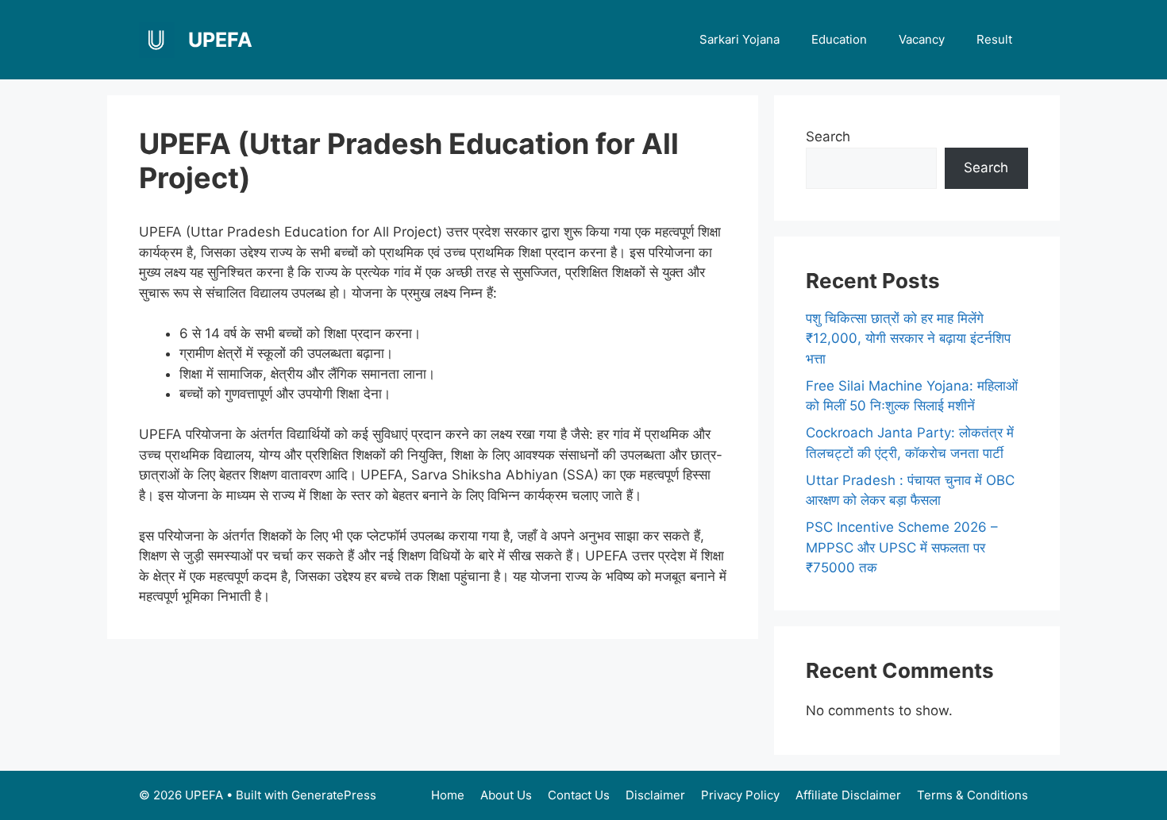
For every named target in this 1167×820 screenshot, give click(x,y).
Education (839, 39)
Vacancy (922, 39)
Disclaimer (655, 795)
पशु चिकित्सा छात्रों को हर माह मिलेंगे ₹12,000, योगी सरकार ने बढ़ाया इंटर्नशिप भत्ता (908, 338)
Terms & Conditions (972, 795)
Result (994, 39)
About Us (506, 795)
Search (828, 136)
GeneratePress (333, 795)
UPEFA (220, 40)
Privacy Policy (740, 795)
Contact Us (579, 795)
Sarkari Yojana (739, 39)
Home (447, 795)
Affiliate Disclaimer (848, 795)
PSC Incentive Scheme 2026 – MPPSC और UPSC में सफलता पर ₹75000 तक (902, 547)
